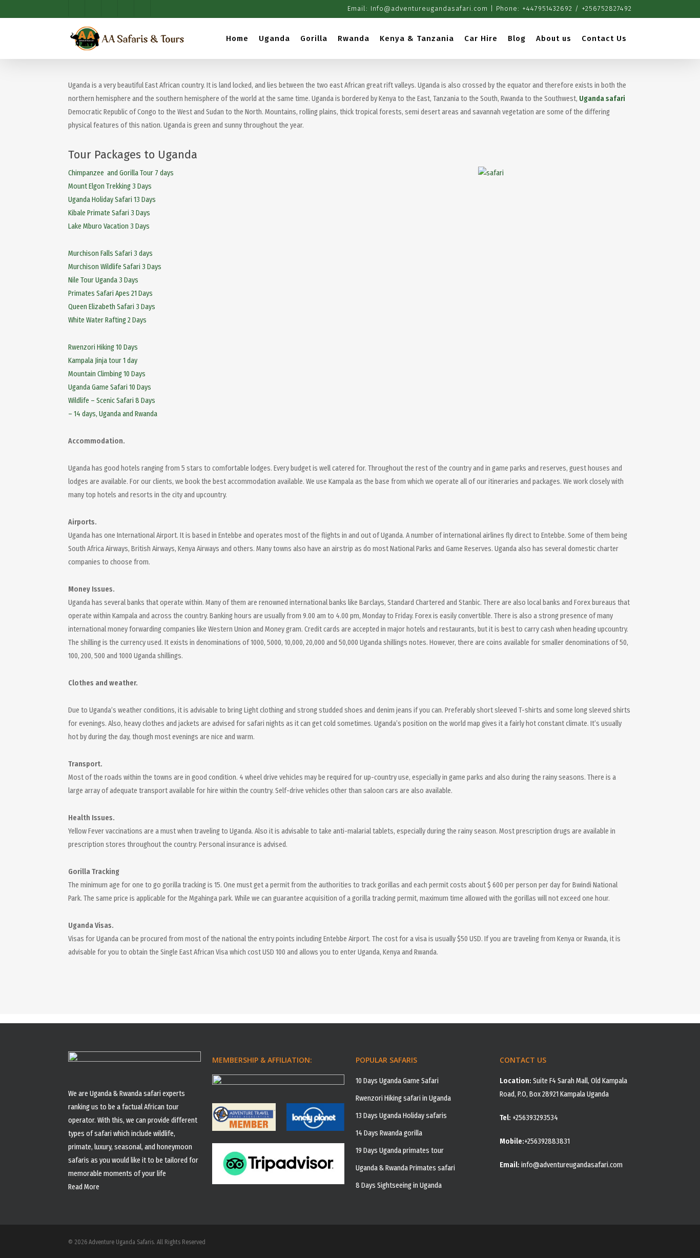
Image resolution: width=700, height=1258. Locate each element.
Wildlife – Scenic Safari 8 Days (111, 400)
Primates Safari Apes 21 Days (110, 293)
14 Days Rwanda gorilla (389, 1133)
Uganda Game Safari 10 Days (109, 387)
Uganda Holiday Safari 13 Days (112, 199)
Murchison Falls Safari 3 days (110, 253)
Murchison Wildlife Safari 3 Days (114, 266)
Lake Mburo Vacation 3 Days (109, 226)
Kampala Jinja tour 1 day (102, 360)
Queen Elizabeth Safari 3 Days (111, 306)
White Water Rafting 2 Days (107, 320)
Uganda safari (602, 98)
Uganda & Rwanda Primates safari (405, 1168)
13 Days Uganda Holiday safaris (401, 1115)
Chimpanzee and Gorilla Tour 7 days (121, 173)
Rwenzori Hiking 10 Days (103, 347)
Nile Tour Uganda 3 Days (103, 280)
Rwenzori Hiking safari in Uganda (403, 1098)
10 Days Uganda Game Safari (397, 1081)
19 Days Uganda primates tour (400, 1150)
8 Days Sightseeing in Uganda (399, 1185)
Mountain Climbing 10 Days (107, 374)
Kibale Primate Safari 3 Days (109, 213)
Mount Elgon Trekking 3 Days (110, 186)
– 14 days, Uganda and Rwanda (112, 414)
